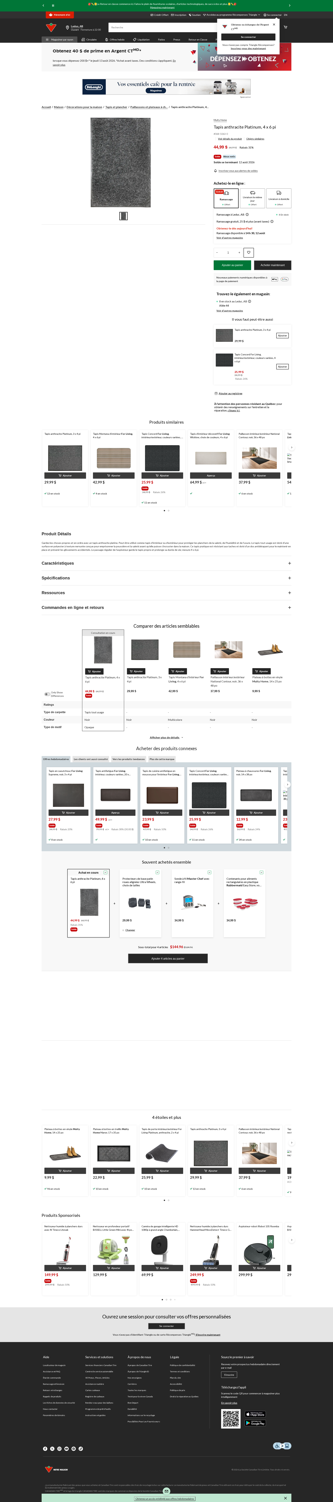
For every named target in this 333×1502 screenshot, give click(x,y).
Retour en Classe (198, 39)
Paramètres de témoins (54, 1415)
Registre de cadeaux (94, 1396)
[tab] (226, 198)
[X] (52, 1449)
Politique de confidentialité (182, 1365)
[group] (160, 487)
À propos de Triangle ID (138, 1371)
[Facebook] (45, 1449)
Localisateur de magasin (54, 1365)
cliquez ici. (234, 410)
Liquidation (144, 39)
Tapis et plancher (116, 107)
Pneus (176, 39)
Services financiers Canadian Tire (100, 1365)
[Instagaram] (59, 1449)
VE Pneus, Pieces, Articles (97, 1377)
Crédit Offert (161, 14)
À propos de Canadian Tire (140, 1365)
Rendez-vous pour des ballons (99, 1402)
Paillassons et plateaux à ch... (149, 107)
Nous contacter (50, 1409)
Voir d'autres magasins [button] (229, 237)
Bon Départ (133, 1402)
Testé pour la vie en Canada (140, 1396)
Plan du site (175, 1377)
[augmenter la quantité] (217, 252)
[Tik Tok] (81, 1449)
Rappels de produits (52, 1396)
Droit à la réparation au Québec (184, 1396)
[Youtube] (66, 1449)
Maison (58, 107)
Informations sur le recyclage (141, 1415)
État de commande (52, 1377)
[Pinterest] (73, 1449)
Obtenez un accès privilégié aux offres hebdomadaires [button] (164, 1498)
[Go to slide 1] (123, 216)
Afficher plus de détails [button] (165, 737)
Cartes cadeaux (92, 1390)
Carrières (132, 1384)
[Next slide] (289, 6)
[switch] (49, 694)
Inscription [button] (180, 14)
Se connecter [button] (274, 14)
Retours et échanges (52, 1390)
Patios (161, 39)
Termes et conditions (180, 1371)
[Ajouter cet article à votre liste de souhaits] (249, 253)
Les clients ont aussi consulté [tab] (91, 759)
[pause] (53, 6)
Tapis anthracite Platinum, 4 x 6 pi (245, 126)
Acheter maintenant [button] (273, 265)
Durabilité (132, 1409)
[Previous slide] (43, 6)
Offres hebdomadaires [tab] (56, 759)
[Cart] (285, 27)
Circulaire (91, 39)
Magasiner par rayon (62, 39)
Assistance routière (94, 1384)
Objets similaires (255, 138)
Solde (217, 156)
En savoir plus (229, 1402)
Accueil (46, 107)
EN (285, 14)
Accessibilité (176, 1384)
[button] (246, 215)
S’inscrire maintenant (207, 1334)
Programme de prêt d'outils (98, 1409)
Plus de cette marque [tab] (162, 759)
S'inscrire (229, 1374)
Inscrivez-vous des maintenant (248, 48)
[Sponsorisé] (166, 87)
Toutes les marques (137, 1390)
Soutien (196, 14)
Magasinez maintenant (162, 7)
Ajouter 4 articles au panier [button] (167, 958)
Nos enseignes (135, 1377)
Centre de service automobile (99, 1371)
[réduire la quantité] (239, 252)
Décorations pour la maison (84, 107)
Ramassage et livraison (53, 1384)
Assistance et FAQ (51, 1371)
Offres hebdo (117, 39)
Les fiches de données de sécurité (59, 1402)
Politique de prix (177, 1390)
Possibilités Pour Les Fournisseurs (144, 1421)
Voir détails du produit (230, 138)
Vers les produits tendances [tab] (129, 759)
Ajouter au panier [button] (232, 265)
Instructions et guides (95, 1415)
